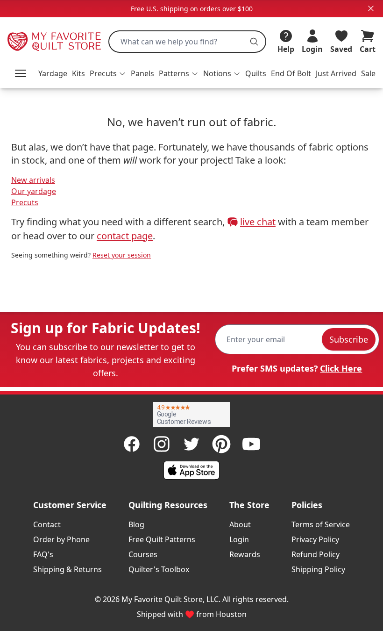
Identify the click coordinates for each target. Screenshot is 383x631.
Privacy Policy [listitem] (315, 539)
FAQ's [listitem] (43, 554)
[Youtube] (251, 444)
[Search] (254, 41)
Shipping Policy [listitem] (318, 569)
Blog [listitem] (136, 524)
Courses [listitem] (142, 554)
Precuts (24, 202)
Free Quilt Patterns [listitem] (161, 539)
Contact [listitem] (47, 524)
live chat (258, 221)
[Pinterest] (221, 444)
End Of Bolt (291, 73)
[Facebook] (131, 444)
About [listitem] (240, 524)
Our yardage (33, 191)
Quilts (255, 73)
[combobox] (187, 41)
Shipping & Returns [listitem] (67, 569)
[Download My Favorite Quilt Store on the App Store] (191, 470)
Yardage (52, 73)
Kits (78, 73)
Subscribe (348, 339)
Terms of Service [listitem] (320, 524)
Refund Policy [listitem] (315, 554)
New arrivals (33, 180)
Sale (368, 73)
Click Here (341, 368)
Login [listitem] (239, 539)
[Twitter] (191, 444)
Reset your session (121, 255)
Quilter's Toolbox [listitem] (158, 569)
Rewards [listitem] (244, 554)
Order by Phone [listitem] (61, 539)
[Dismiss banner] (371, 8)
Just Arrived (336, 73)
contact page (125, 235)
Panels (142, 73)
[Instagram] (161, 444)
